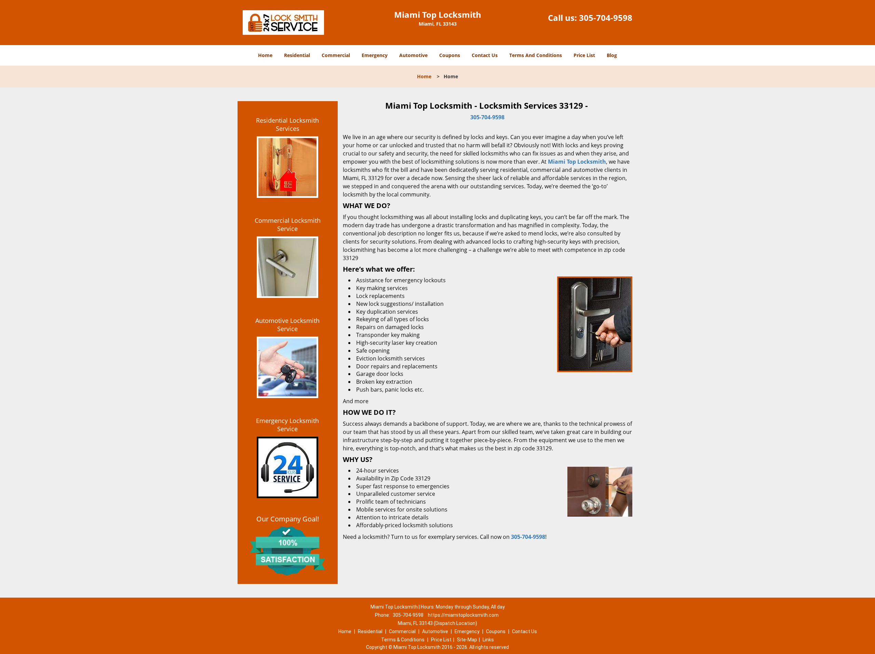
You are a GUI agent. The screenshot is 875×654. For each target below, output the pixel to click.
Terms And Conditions (535, 55)
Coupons (449, 55)
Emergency (375, 55)
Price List (584, 55)
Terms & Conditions (403, 639)
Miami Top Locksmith (577, 161)
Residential (297, 55)
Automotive (413, 55)
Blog (612, 55)
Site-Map (467, 639)
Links (488, 639)
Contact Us (485, 55)
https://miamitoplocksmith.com (463, 615)
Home (265, 55)
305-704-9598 (605, 17)
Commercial (336, 55)
